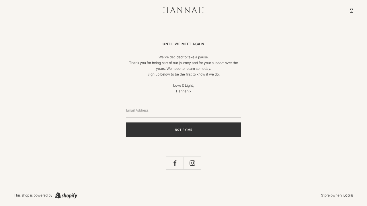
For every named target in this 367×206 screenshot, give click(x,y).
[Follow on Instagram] (192, 163)
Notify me (183, 129)
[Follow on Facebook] (175, 163)
